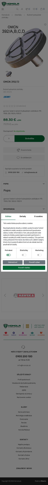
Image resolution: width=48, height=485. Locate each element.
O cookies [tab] (38, 216)
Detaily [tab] (23, 216)
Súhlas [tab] (8, 216)
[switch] (24, 255)
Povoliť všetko (24, 268)
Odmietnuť (12, 262)
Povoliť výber (34, 262)
